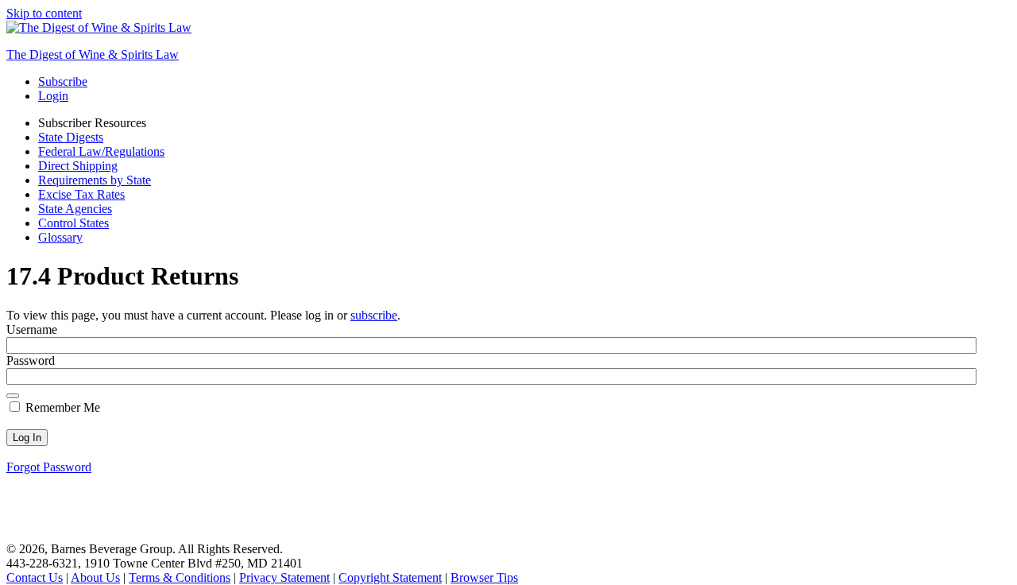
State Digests (70, 137)
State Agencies (75, 208)
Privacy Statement (284, 577)
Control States (73, 223)
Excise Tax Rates (81, 194)
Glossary (60, 237)
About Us (95, 577)
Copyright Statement (390, 577)
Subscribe (62, 81)
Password (30, 360)
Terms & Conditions (179, 577)
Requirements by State (94, 180)
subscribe (373, 315)
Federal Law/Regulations (101, 151)
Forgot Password (48, 467)
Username (31, 329)
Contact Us (34, 577)
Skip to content (44, 13)
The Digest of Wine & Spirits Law (92, 54)
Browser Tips (484, 577)
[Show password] (12, 395)
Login (53, 96)
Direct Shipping (78, 165)
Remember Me (61, 407)
